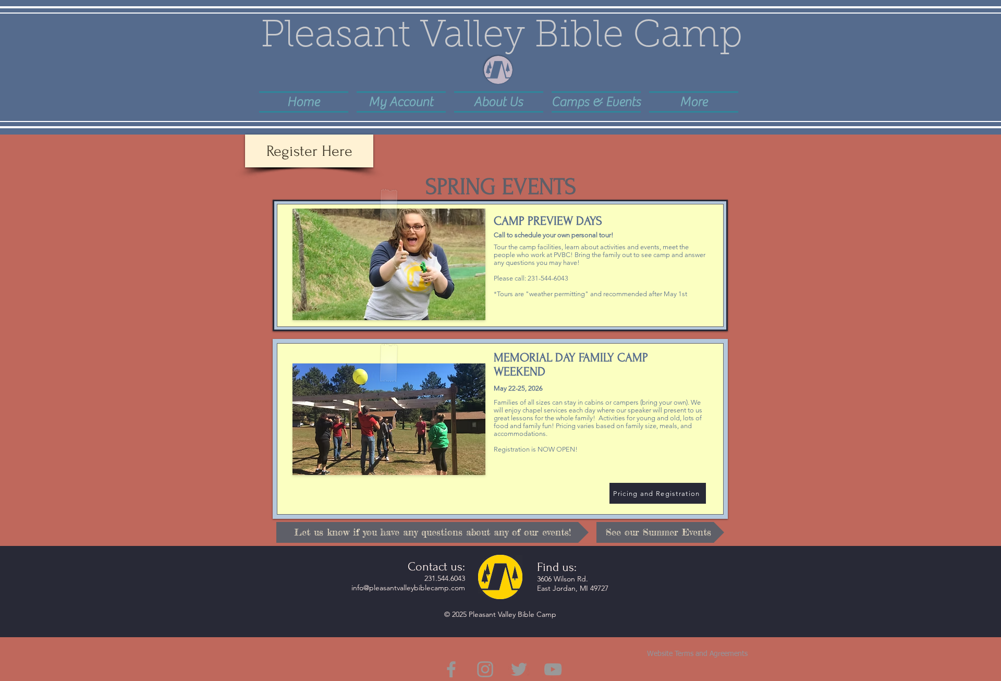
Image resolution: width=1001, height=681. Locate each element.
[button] (498, 101)
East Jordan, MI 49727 (572, 588)
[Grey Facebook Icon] (451, 669)
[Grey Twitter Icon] (519, 669)
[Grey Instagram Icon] (485, 669)
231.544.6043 (444, 578)
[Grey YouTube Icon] (553, 669)
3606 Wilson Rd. (562, 578)
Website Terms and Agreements (697, 654)
